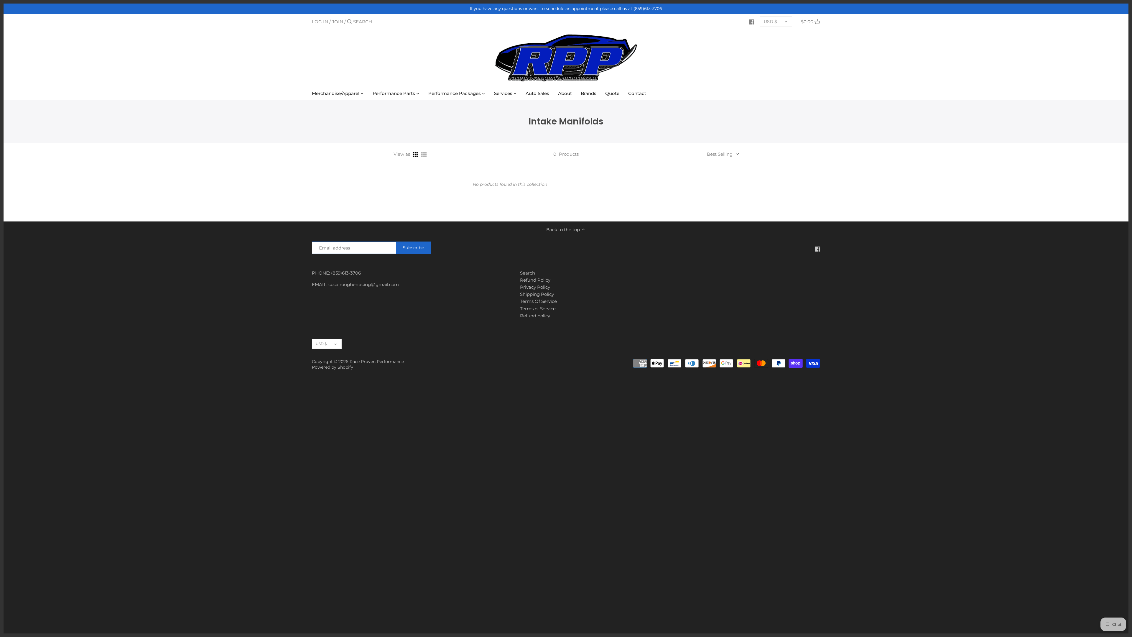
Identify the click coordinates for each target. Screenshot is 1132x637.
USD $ (770, 21)
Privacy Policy (535, 287)
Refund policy (535, 315)
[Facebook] (751, 21)
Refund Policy (535, 280)
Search (527, 273)
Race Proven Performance (377, 361)
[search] (378, 22)
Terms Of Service (538, 301)
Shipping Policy (537, 294)
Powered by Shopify (332, 367)
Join (337, 21)
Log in (320, 21)
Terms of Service (538, 308)
